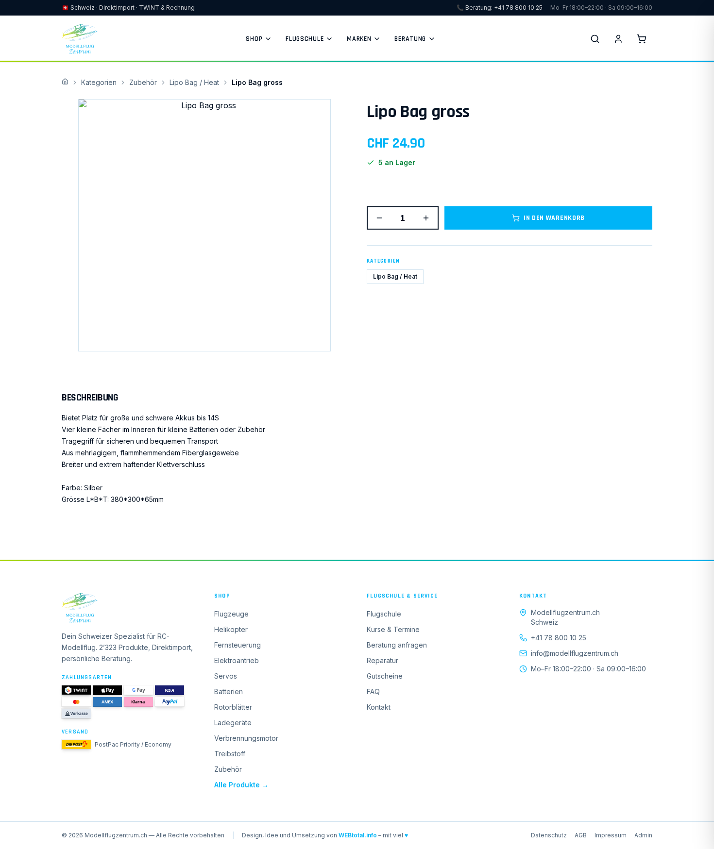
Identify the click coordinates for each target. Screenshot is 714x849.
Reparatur (382, 660)
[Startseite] (128, 607)
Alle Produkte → (241, 785)
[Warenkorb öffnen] (641, 39)
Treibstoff (229, 753)
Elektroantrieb (236, 660)
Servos (225, 676)
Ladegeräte (233, 722)
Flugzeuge (231, 614)
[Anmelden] (618, 39)
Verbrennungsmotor (246, 738)
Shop (254, 38)
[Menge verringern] (379, 218)
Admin (643, 835)
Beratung (410, 38)
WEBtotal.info (358, 835)
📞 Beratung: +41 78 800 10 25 (500, 7)
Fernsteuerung (237, 645)
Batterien (228, 691)
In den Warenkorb (554, 218)
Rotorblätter (233, 707)
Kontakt (379, 707)
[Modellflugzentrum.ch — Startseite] (80, 38)
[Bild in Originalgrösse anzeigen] (204, 225)
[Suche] (595, 39)
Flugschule (304, 38)
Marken (359, 38)
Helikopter (231, 629)
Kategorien (99, 82)
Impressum (611, 835)
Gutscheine (385, 676)
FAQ (373, 691)
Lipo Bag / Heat (194, 82)
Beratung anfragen (397, 645)
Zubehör (143, 82)
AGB (581, 835)
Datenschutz (549, 835)
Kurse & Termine (393, 629)
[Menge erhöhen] (426, 218)
